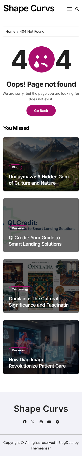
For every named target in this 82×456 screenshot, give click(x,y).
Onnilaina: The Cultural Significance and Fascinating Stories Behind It (40, 305)
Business (18, 228)
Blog (15, 167)
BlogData (65, 442)
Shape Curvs (28, 8)
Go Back (41, 110)
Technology (20, 289)
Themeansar (41, 448)
